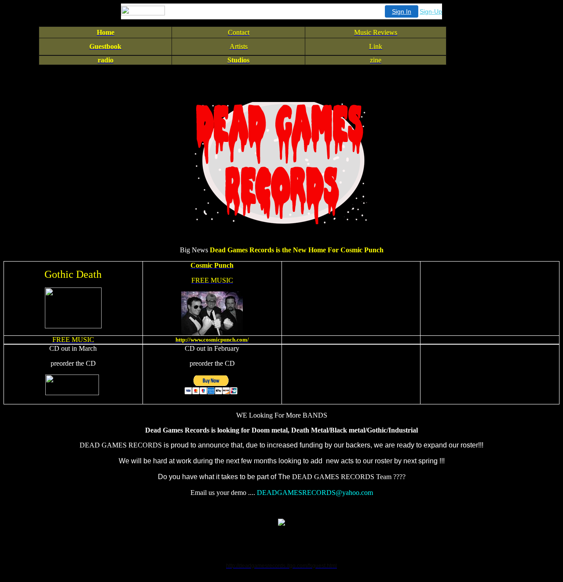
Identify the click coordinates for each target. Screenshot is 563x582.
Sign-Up (431, 11)
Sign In (401, 11)
